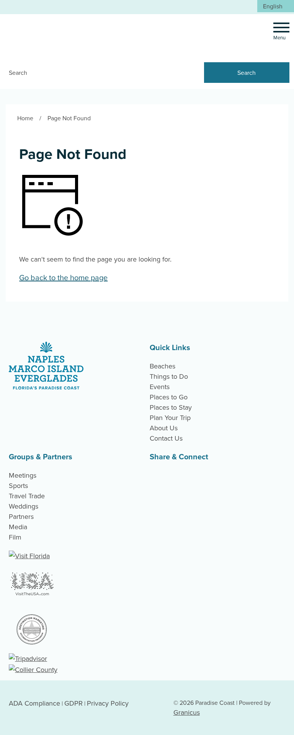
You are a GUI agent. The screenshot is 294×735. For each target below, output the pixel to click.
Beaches (162, 366)
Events (160, 386)
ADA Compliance (34, 703)
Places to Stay (171, 407)
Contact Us (166, 438)
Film (15, 537)
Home (25, 118)
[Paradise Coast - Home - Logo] (57, 35)
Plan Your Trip (170, 417)
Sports (18, 485)
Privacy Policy (108, 703)
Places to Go (169, 397)
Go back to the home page (63, 277)
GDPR (73, 703)
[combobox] (275, 6)
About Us (164, 428)
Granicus (186, 712)
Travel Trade (27, 496)
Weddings (23, 506)
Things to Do (169, 376)
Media (18, 526)
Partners (21, 516)
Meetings (22, 475)
